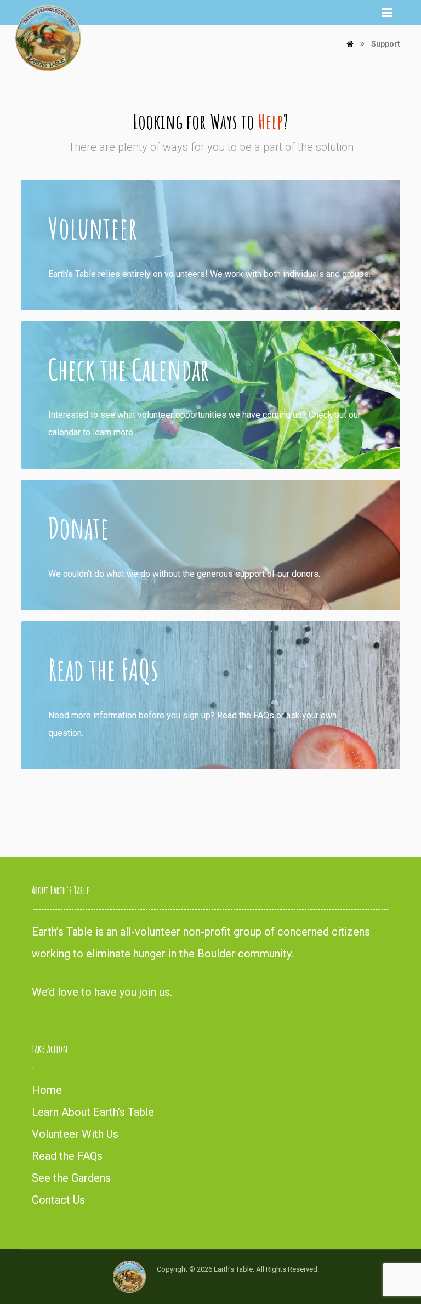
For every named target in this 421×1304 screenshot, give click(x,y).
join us (154, 992)
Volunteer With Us (75, 1134)
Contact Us (58, 1199)
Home (47, 1090)
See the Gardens (71, 1177)
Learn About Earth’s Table (93, 1112)
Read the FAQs (67, 1156)
